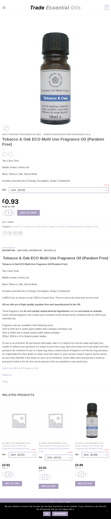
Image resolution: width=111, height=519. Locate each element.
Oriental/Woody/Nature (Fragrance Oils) (67, 134)
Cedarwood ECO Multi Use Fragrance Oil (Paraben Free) (15, 447)
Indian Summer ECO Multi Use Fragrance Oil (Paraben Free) (89, 447)
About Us (7, 375)
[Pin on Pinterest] (20, 233)
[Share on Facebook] (4, 233)
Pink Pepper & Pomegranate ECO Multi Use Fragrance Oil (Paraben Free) (54, 448)
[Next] (109, 449)
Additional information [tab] (29, 250)
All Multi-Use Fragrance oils (23, 227)
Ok (46, 514)
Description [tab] (8, 250)
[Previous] (2, 449)
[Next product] (4, 154)
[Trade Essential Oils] (55, 7)
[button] (4, 7)
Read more (60, 514)
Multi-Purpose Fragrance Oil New (21, 134)
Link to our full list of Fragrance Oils (20, 368)
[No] (107, 511)
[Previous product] (10, 154)
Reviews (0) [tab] (50, 250)
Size (4, 190)
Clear (106, 185)
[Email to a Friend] (15, 233)
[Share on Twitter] (10, 233)
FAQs (5, 381)
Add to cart (28, 213)
